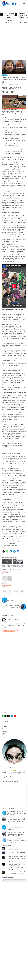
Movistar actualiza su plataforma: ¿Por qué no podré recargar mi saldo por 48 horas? (16, 829)
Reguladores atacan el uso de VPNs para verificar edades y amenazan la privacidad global (9, 18)
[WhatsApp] (3, 717)
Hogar (3, 735)
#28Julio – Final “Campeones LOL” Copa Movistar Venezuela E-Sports (12, 608)
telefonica (20, 595)
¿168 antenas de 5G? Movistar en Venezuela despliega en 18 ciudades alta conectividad (16, 842)
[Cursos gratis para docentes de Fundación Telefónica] (7, 580)
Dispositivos (5, 726)
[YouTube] (15, 717)
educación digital (8, 593)
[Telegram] (12, 717)
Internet (4, 733)
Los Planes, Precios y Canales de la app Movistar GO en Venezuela (17, 854)
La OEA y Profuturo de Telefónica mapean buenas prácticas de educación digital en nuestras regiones (7, 569)
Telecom (4, 728)
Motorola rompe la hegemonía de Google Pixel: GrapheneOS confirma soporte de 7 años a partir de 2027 (17, 868)
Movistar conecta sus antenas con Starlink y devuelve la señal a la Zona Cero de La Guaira (16, 814)
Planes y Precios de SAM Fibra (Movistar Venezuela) (15, 601)
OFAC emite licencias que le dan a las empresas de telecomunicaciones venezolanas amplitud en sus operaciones (23, 19)
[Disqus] (14, 655)
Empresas (4, 737)
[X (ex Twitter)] (9, 717)
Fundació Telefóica (20, 593)
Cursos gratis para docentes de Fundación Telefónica (6, 585)
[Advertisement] (14, 45)
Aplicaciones (5, 730)
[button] (4, 10)
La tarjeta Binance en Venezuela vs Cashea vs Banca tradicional (17, 874)
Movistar (4, 77)
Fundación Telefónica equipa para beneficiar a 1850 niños (18, 568)
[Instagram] (6, 717)
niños (13, 595)
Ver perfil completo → (8, 778)
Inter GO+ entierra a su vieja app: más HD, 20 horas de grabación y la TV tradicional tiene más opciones (17, 861)
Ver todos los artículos (9, 632)
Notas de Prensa (15, 86)
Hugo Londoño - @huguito (8, 769)
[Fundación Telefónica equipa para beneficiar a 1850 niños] (18, 563)
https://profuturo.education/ (9, 547)
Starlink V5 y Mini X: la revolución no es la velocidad (17, 850)
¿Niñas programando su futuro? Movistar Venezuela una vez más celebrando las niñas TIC (15, 835)
